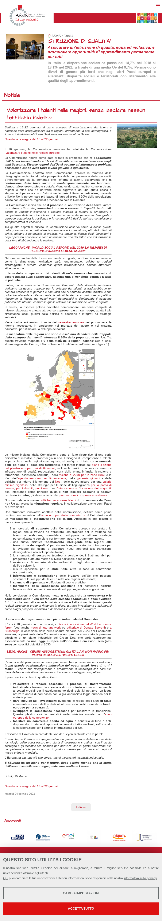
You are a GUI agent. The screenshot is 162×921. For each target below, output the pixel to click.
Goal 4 (68, 36)
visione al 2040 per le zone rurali (82, 475)
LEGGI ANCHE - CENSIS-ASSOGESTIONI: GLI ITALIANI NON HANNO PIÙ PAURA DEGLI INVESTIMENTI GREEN (58, 653)
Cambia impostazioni (81, 893)
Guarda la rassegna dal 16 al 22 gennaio (32, 139)
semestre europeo (71, 322)
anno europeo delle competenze (63, 515)
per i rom (42, 488)
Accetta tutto (81, 908)
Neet (58, 481)
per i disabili (24, 488)
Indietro (81, 807)
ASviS (56, 36)
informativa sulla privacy (140, 878)
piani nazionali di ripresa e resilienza (83, 495)
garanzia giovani (88, 478)
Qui (5, 878)
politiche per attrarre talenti (58, 500)
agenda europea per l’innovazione (42, 478)
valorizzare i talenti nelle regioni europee (33, 152)
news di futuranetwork (46, 627)
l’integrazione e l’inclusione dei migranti (84, 488)
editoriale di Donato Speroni (86, 627)
